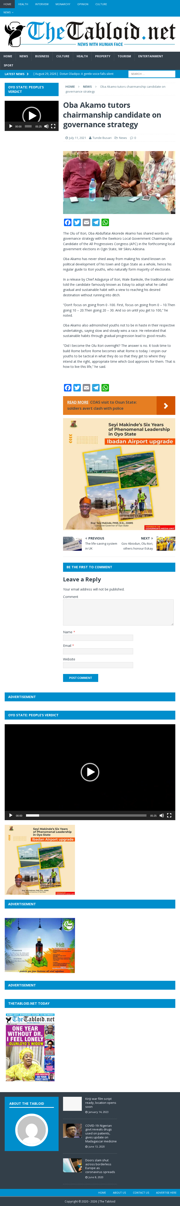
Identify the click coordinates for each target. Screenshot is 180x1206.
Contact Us (141, 1192)
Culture (101, 4)
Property (102, 56)
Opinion (82, 4)
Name (68, 632)
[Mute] (46, 126)
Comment (70, 596)
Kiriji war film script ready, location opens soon (100, 1103)
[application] (32, 116)
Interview (42, 4)
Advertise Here (166, 1192)
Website (69, 659)
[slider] (28, 126)
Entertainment (150, 56)
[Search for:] (151, 74)
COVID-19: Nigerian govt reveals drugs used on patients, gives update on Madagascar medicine (101, 1133)
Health (23, 4)
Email (67, 645)
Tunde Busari (102, 138)
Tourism (124, 56)
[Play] (10, 126)
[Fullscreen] (53, 126)
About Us (119, 1192)
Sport (8, 65)
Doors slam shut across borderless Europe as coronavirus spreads (100, 1166)
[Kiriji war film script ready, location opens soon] (72, 1108)
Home (7, 4)
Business (42, 56)
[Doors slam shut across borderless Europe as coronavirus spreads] (72, 1170)
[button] (31, 116)
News (7, 12)
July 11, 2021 (77, 138)
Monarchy (63, 4)
